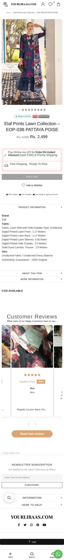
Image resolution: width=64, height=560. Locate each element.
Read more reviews (32, 433)
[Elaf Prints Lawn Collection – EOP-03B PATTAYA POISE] (20, 110)
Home (8, 12)
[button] (29, 424)
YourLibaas (24, 4)
